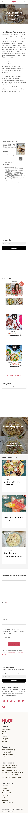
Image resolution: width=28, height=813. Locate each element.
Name (4, 603)
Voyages (5, 734)
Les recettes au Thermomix (11, 770)
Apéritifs (6, 462)
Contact (4, 741)
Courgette (5, 790)
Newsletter (7, 637)
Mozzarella (5, 795)
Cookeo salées (8, 533)
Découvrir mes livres (14, 375)
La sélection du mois (8, 757)
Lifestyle (4, 736)
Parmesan (5, 786)
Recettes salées (7, 752)
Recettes (19, 9)
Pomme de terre (7, 802)
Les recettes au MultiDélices (11, 775)
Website (4, 619)
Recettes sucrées (7, 754)
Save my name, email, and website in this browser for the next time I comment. (13, 631)
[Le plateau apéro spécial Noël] (14, 476)
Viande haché (6, 793)
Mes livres (5, 731)
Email (4, 611)
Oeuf (3, 798)
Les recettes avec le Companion (12, 772)
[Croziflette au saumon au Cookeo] (14, 547)
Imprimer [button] (20, 159)
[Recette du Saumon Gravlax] (14, 511)
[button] (2, 2)
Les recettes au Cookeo (9, 768)
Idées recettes (10, 9)
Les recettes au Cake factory (11, 777)
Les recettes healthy (8, 750)
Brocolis (4, 788)
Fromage (5, 800)
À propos (5, 739)
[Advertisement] (14, 263)
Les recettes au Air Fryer (10, 765)
